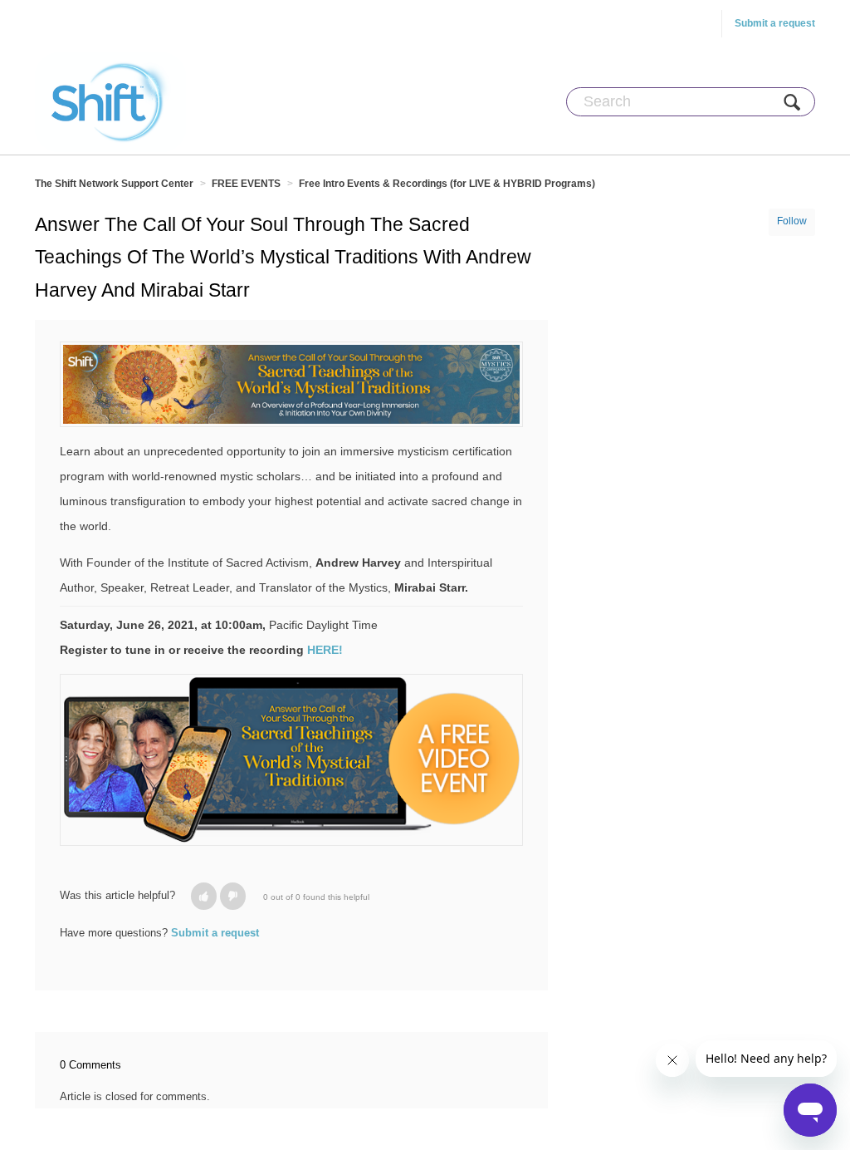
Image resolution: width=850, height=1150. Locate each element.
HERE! (325, 649)
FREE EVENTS (246, 183)
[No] (233, 896)
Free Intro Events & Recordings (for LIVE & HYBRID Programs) (447, 183)
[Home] (110, 101)
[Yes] (204, 896)
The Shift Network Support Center (114, 183)
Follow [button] (792, 221)
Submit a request (775, 23)
